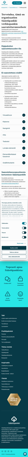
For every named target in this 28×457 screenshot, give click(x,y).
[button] (25, 454)
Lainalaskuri (4, 326)
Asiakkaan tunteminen (7, 381)
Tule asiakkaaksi (5, 342)
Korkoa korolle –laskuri (7, 373)
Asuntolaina (4, 368)
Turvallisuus (4, 323)
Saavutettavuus (13, 7)
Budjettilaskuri (5, 371)
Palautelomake (5, 389)
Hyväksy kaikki (14, 247)
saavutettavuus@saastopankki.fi (10, 183)
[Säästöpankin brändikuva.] (2, 451)
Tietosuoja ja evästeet (7, 386)
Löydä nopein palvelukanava (9, 318)
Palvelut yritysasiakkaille (8, 336)
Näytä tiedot (20, 243)
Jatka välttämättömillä (14, 256)
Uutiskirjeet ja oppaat (7, 365)
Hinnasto (3, 339)
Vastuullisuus (5, 349)
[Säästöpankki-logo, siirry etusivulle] (4, 3)
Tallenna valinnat (14, 252)
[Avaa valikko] (25, 2)
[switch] (24, 228)
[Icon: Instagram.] (8, 451)
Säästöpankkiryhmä (6, 355)
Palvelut (3, 334)
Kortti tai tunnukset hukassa (8, 321)
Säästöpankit (4, 352)
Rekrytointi (4, 358)
